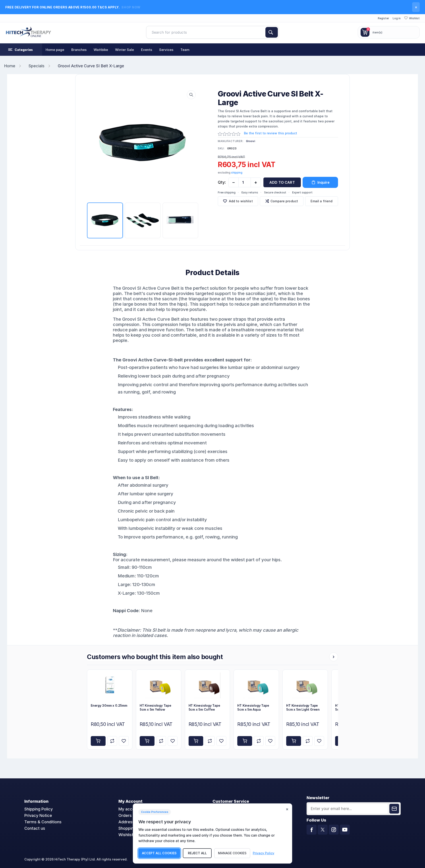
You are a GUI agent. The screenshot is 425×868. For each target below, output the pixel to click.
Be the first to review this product (270, 133)
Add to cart (282, 182)
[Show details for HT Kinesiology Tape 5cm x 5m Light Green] (305, 685)
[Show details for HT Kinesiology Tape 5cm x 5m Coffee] (207, 685)
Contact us (34, 828)
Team (184, 50)
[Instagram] (334, 830)
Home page (55, 50)
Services (166, 50)
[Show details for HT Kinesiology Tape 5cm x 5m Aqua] (256, 685)
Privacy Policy (263, 853)
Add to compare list (112, 741)
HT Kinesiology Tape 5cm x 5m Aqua (253, 708)
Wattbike (101, 50)
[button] (21, 49)
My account (129, 809)
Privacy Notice (38, 815)
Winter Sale (124, 50)
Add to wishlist (241, 201)
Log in (397, 18)
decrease (233, 182)
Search (271, 32)
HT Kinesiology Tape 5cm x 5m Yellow (155, 708)
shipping (236, 172)
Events (146, 50)
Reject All (197, 853)
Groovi (250, 141)
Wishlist (125, 834)
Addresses (128, 822)
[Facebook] (312, 830)
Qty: (222, 182)
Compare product (284, 201)
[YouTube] (345, 830)
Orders (125, 815)
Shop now (130, 7)
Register (383, 18)
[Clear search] (264, 32)
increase (256, 182)
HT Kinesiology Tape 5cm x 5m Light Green (303, 708)
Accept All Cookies (159, 853)
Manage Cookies (232, 853)
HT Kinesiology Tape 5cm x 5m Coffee (204, 708)
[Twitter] (323, 830)
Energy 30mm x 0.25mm (109, 705)
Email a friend (321, 201)
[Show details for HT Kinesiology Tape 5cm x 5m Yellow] (158, 685)
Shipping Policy (38, 809)
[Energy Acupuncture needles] (109, 685)
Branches (79, 50)
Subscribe (394, 809)
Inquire (323, 182)
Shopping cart (131, 828)
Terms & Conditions (43, 822)
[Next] (333, 656)
